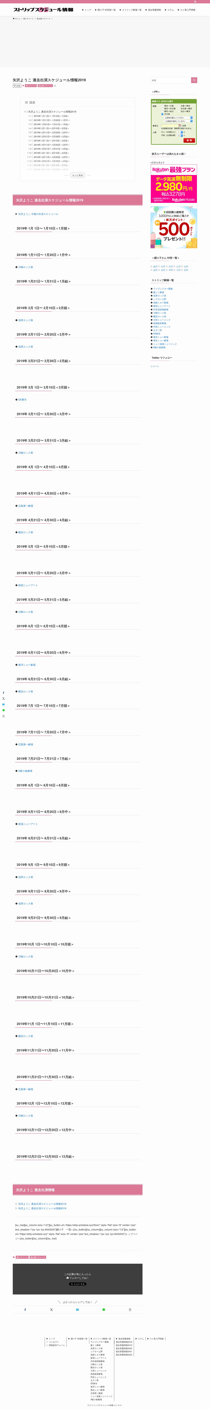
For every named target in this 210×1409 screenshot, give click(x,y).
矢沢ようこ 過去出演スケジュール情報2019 (52, 111)
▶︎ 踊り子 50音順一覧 (77, 1338)
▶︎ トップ (50, 1338)
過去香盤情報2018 (124, 1341)
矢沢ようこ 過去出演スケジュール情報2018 (42, 1204)
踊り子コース (31, 85)
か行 (163, 266)
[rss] (195, 1)
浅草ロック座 (25, 320)
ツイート (155, 366)
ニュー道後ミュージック (165, 343)
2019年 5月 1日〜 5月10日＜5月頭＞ (51, 165)
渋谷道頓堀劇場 (160, 309)
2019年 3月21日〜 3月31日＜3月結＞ (52, 148)
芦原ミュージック (161, 326)
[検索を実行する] (194, 80)
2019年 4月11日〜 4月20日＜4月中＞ (52, 157)
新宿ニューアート (28, 585)
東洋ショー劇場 (27, 664)
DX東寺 (22, 399)
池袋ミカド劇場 (160, 302)
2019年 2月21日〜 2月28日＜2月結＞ (52, 136)
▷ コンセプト (52, 1341)
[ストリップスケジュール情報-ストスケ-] (43, 10)
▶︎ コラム (139, 1338)
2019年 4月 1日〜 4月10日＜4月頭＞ (51, 152)
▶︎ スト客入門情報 (155, 1338)
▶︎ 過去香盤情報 (123, 1338)
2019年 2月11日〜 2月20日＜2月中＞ (52, 132)
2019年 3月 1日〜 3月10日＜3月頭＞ (51, 140)
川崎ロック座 (25, 267)
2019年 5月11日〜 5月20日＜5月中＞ (52, 169)
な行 (186, 266)
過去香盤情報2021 (124, 1351)
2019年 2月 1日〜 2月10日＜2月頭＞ (51, 128)
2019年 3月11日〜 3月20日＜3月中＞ (52, 144)
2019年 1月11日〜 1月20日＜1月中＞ (52, 120)
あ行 (155, 266)
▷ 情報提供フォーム (55, 1345)
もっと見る (77, 175)
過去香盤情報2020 (124, 1348)
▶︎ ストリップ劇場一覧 (101, 1338)
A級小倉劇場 (25, 771)
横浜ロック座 (25, 532)
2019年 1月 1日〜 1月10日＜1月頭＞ (51, 115)
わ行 (186, 269)
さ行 (171, 266)
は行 (155, 269)
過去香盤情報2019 (124, 1345)
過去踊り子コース (45, 85)
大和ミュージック (161, 319)
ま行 (163, 269)
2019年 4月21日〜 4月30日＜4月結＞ (52, 161)
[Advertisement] (105, 43)
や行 (171, 269)
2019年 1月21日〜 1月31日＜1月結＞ (52, 124)
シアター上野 (159, 299)
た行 (178, 266)
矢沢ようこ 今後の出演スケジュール (38, 214)
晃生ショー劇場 (160, 340)
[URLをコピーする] (130, 1309)
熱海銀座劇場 (159, 323)
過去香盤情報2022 (124, 1354)
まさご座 (157, 330)
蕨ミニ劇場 (158, 292)
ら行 (178, 269)
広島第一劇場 (25, 505)
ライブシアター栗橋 (163, 288)
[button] (25, 1309)
